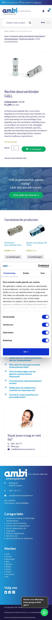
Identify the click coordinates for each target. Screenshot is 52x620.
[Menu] (45, 22)
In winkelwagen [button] (13, 257)
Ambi (8, 554)
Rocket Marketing (28, 617)
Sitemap (7, 612)
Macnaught (10, 559)
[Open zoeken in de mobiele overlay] (17, 22)
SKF (7, 577)
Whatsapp (15, 446)
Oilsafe (8, 569)
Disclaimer (16, 612)
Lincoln (9, 557)
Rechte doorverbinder (26, 39)
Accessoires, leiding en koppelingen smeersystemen (27, 36)
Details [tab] (26, 273)
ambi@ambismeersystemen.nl (23, 449)
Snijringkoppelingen (11, 39)
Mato (8, 562)
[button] (25, 359)
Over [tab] (43, 273)
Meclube (9, 564)
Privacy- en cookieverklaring (32, 612)
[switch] (45, 325)
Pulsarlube (10, 574)
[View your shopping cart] (48, 11)
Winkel (12, 31)
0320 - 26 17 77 (38, 2)
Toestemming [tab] (9, 273)
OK (25, 352)
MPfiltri (8, 567)
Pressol (9, 572)
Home (6, 31)
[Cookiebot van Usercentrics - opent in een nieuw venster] (38, 266)
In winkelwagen (35, 149)
